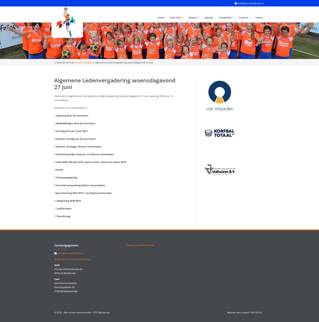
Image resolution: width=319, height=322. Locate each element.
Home (160, 17)
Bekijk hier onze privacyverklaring (72, 259)
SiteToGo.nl (256, 312)
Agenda (209, 17)
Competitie (225, 17)
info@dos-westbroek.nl (251, 3)
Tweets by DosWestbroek (140, 245)
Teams (259, 17)
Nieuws (193, 17)
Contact (243, 17)
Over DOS (175, 17)
